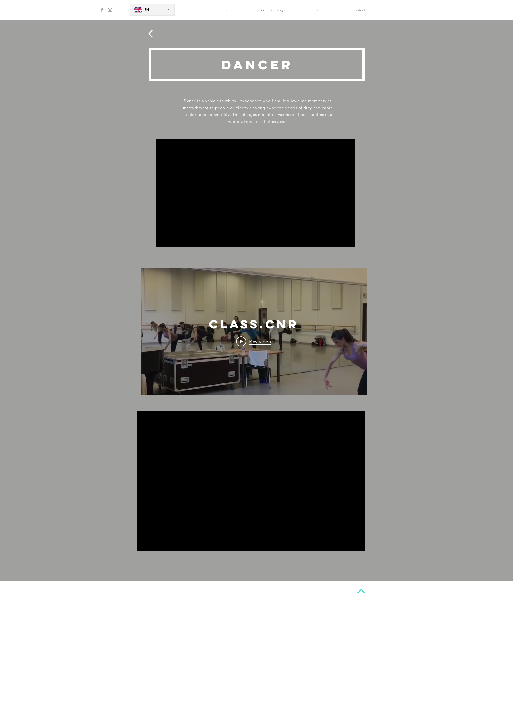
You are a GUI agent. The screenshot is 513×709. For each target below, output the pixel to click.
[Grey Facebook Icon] (101, 10)
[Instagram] (110, 10)
